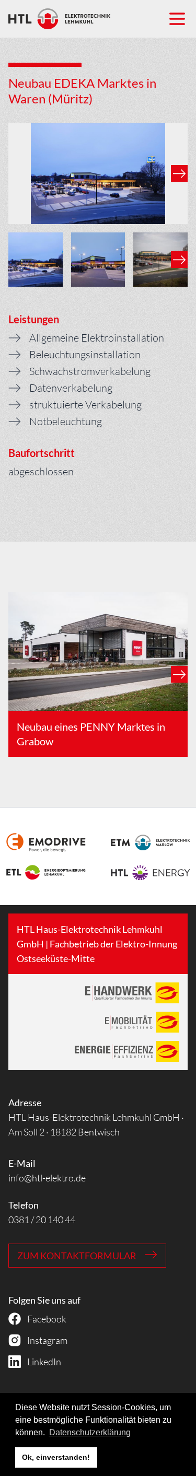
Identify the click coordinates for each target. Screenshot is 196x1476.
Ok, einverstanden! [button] (56, 1457)
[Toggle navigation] (177, 18)
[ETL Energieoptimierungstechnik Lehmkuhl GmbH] (46, 872)
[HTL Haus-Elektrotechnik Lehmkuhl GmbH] (59, 18)
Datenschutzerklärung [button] (90, 1432)
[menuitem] (35, 259)
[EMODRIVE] (46, 842)
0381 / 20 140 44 (41, 1219)
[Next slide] (179, 173)
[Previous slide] (16, 173)
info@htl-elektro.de (47, 1178)
